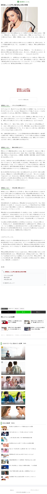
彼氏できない (12, 308)
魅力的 (23, 308)
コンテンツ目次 (22, 99)
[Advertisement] (23, 74)
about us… (12, 490)
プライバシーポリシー (34, 490)
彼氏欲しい (18, 308)
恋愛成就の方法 (4, 308)
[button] (38, 312)
